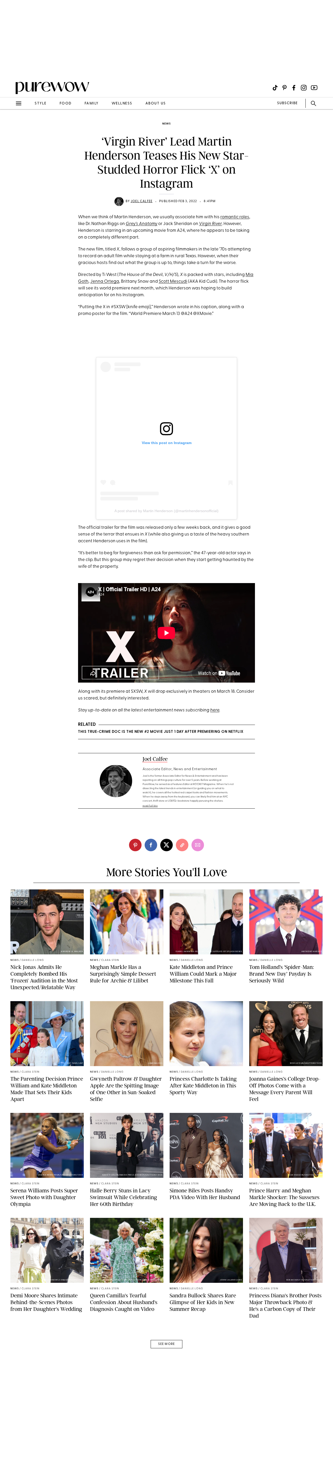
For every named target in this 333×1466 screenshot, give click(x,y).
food (66, 103)
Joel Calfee (141, 201)
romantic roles (234, 217)
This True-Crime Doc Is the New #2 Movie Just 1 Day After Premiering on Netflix (161, 732)
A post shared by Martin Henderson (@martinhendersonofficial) (166, 511)
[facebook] (151, 845)
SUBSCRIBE (287, 103)
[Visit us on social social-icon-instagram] (303, 87)
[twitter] (166, 845)
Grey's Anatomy (141, 224)
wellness (122, 103)
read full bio (150, 805)
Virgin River (210, 224)
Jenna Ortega (104, 281)
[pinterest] (10, 67)
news (166, 123)
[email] (10, 123)
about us (155, 103)
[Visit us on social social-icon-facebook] (294, 87)
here (214, 710)
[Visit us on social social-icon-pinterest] (284, 87)
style (41, 103)
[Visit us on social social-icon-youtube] (314, 87)
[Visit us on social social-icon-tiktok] (275, 87)
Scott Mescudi (173, 281)
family (92, 103)
